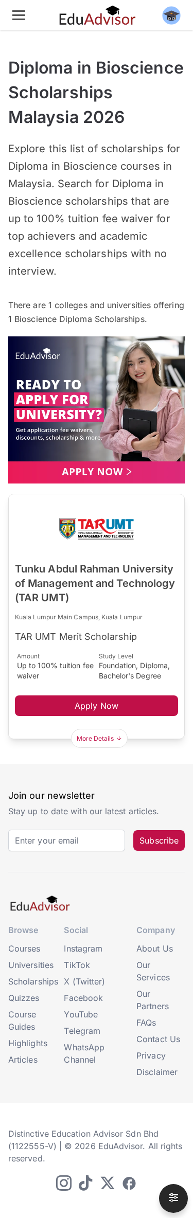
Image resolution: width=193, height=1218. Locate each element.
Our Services (153, 971)
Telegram (82, 1031)
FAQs (146, 1022)
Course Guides (22, 1020)
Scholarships (33, 981)
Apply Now (96, 706)
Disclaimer (157, 1072)
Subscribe (159, 840)
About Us (154, 948)
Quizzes (24, 998)
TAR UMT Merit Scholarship (76, 636)
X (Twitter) (84, 981)
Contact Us (158, 1039)
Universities (31, 965)
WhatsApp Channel (84, 1053)
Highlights (27, 1043)
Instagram (83, 948)
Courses (24, 948)
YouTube (81, 1014)
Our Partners (152, 1000)
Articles (23, 1059)
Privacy (151, 1055)
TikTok (77, 965)
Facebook (83, 998)
